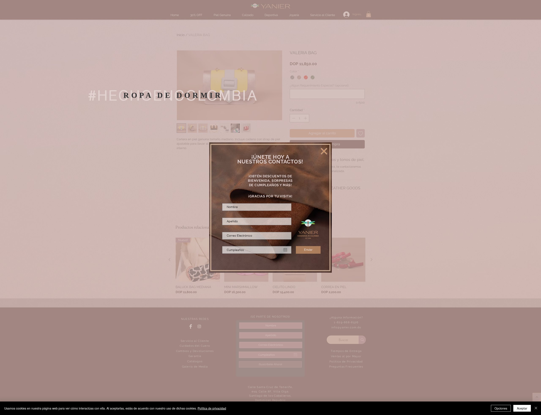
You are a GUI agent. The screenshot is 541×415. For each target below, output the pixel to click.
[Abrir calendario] (285, 250)
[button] (324, 151)
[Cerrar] (535, 408)
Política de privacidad (212, 408)
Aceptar (522, 408)
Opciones (501, 408)
